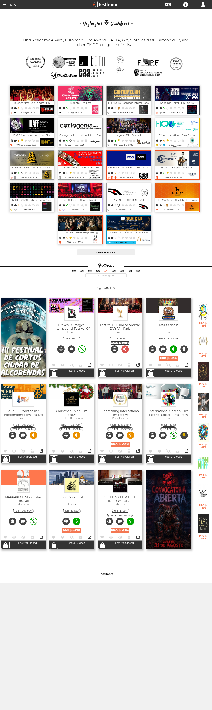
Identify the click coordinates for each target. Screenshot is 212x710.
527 (98, 271)
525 (82, 271)
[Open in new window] (89, 365)
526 (90, 271)
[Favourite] (26, 108)
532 (138, 271)
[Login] (203, 4)
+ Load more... (106, 574)
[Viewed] (30, 108)
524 (74, 271)
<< (64, 271)
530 (122, 271)
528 (106, 271)
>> (148, 271)
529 (114, 271)
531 (130, 271)
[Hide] (34, 108)
